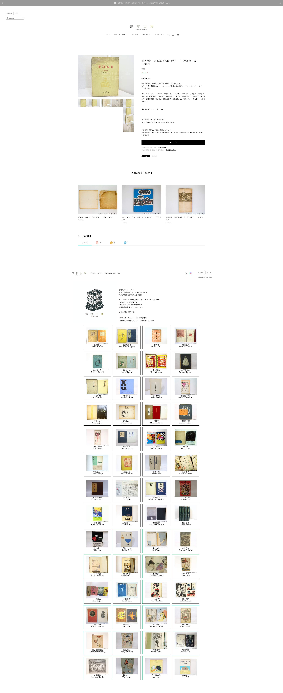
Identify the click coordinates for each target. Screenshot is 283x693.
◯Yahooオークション (126, 318)
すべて (84, 242)
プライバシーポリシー (96, 273)
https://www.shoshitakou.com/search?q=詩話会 (158, 122)
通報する (154, 156)
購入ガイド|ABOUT (121, 34)
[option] (106, 76)
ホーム (107, 34)
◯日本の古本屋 (141, 318)
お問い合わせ (158, 34)
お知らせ (135, 34)
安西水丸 (185, 676)
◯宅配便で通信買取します (128, 321)
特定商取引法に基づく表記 (112, 273)
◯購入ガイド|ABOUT (147, 321)
